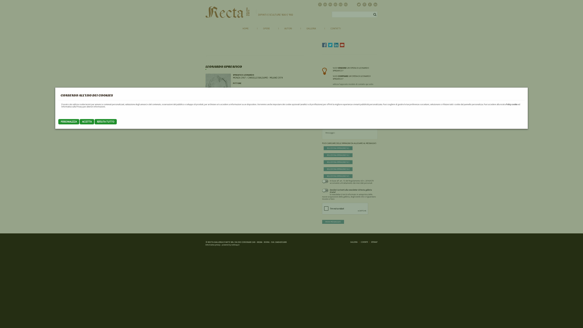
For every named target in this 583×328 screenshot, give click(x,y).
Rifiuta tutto (105, 121)
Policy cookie (511, 104)
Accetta (87, 121)
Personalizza (69, 121)
